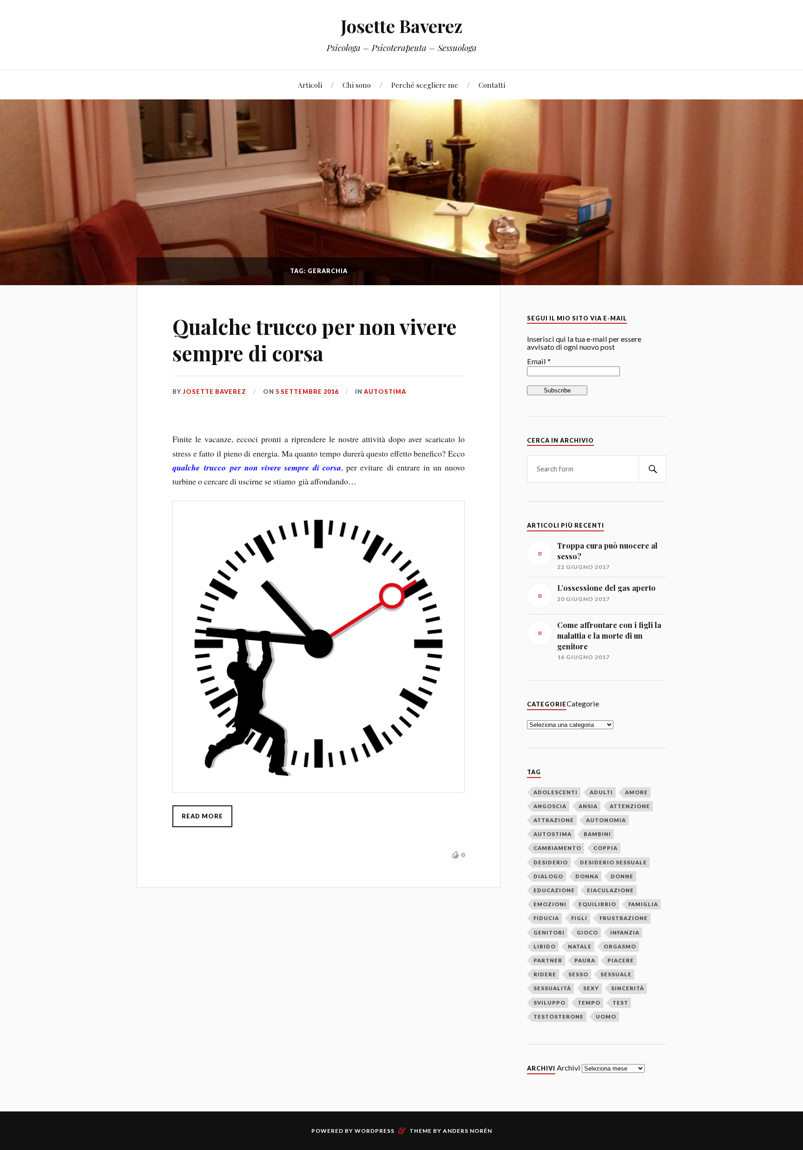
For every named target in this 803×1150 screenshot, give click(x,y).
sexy (591, 988)
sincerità (627, 988)
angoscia (549, 806)
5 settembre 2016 (307, 391)
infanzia (624, 932)
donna (587, 876)
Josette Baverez (401, 26)
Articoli (310, 85)
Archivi (568, 1067)
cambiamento (557, 848)
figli (579, 918)
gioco (587, 932)
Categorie (582, 703)
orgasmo (620, 946)
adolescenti (555, 792)
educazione (554, 890)
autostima (552, 834)
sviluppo (549, 1003)
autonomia (606, 820)
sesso (578, 974)
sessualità (552, 988)
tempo (589, 1003)
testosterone (558, 1016)
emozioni (549, 904)
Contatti (492, 85)
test (620, 1003)
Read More (202, 816)
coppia (605, 848)
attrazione (553, 820)
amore (636, 792)
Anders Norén (467, 1130)
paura (584, 960)
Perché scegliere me (424, 85)
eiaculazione (610, 890)
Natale (580, 946)
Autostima (385, 391)
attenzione (630, 806)
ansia (588, 806)
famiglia (643, 904)
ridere (544, 974)
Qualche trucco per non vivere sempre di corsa (314, 339)
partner (547, 960)
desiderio (550, 862)
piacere (620, 960)
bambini (597, 834)
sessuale (616, 974)
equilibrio (597, 904)
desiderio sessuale (613, 862)
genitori (549, 932)
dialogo (548, 876)
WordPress (375, 1130)
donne (622, 876)
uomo (606, 1016)
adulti (601, 792)
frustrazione (623, 918)
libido (544, 946)
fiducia (546, 918)
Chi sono (356, 85)
